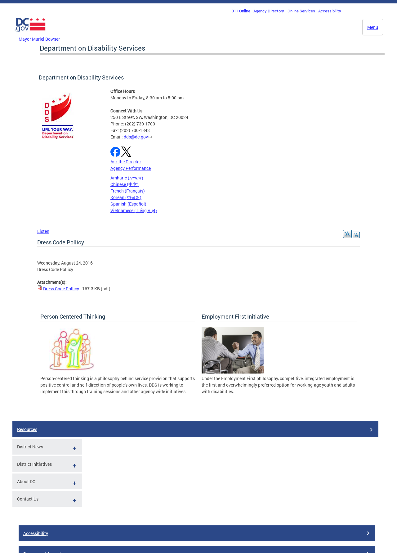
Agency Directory (268, 11)
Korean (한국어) (125, 197)
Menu (372, 27)
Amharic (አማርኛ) (126, 178)
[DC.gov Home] (30, 34)
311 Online (241, 11)
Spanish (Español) (128, 204)
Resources (27, 429)
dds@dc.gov (136, 137)
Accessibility (329, 11)
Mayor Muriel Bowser (39, 39)
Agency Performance (130, 168)
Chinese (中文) (124, 184)
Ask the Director (125, 162)
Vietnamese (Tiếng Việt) (133, 210)
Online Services (301, 11)
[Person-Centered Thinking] (71, 372)
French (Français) (127, 191)
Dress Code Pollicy (61, 289)
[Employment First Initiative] (233, 372)
